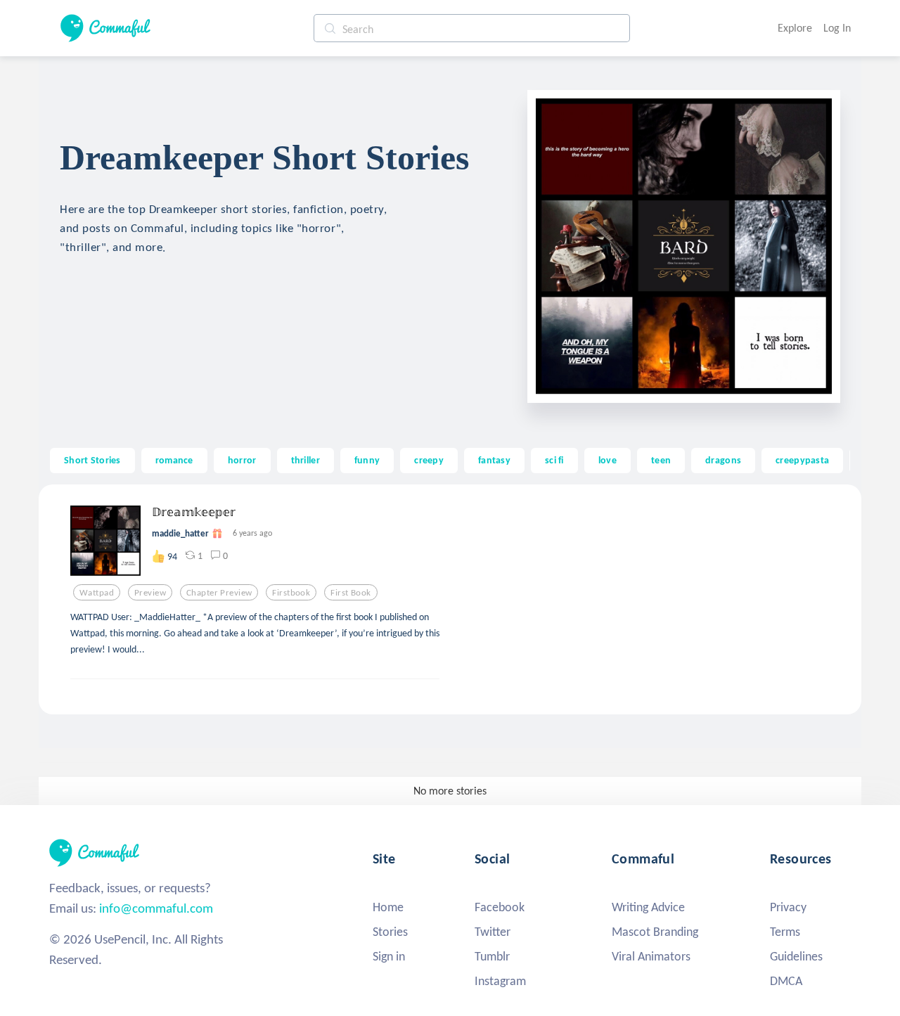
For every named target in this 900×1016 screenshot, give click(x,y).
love (607, 460)
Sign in (389, 956)
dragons (723, 460)
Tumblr (492, 956)
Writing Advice (648, 907)
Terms (785, 931)
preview (150, 593)
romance (174, 460)
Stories (390, 931)
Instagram (500, 981)
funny (367, 460)
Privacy (788, 907)
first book (350, 593)
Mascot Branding (655, 931)
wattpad (96, 593)
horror (242, 460)
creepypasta (802, 460)
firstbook (291, 593)
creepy (429, 460)
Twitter (492, 931)
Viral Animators (651, 956)
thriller (305, 460)
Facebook (500, 907)
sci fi (554, 460)
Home (388, 907)
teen (661, 460)
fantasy (494, 460)
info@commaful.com (156, 908)
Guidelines (796, 956)
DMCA (786, 981)
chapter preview (219, 593)
